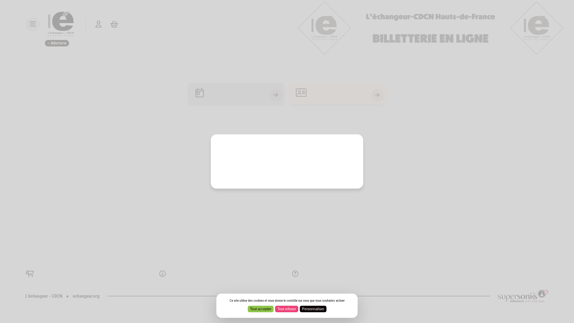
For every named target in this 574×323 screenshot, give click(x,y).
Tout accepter (260, 309)
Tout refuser (286, 309)
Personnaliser (313, 309)
